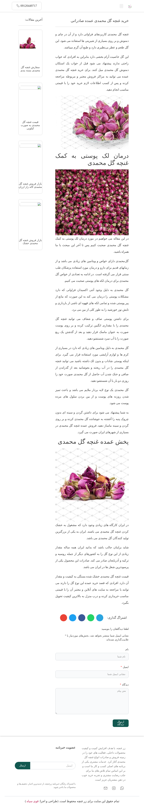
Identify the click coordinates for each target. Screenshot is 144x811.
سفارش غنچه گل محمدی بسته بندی (30, 69)
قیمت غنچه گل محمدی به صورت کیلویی (30, 125)
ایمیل (125, 667)
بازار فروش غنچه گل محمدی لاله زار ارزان (30, 185)
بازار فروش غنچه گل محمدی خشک (30, 242)
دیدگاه (125, 684)
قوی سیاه (33, 801)
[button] (121, 6)
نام (127, 649)
